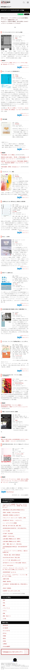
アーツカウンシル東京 (19, 453)
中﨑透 (16, 420)
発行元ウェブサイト (24, 65)
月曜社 (16, 38)
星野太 (4, 638)
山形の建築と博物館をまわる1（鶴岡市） (12, 538)
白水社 (16, 242)
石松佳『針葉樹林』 (7, 588)
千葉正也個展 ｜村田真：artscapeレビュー (10, 166)
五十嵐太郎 (5, 628)
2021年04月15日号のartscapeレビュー (8, 500)
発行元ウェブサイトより (23, 230)
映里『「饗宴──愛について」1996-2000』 (12, 544)
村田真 (4, 641)
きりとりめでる (6, 630)
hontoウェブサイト (25, 67)
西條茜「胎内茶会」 (7, 581)
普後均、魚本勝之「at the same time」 (11, 512)
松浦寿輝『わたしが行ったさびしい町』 (12, 590)
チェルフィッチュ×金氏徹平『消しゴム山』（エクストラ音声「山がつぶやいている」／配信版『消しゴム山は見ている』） (14, 506)
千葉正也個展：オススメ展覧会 (8, 154)
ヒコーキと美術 (6, 530)
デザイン (5, 610)
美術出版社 (17, 123)
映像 (4, 613)
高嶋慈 (4, 635)
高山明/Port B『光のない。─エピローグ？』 (12, 520)
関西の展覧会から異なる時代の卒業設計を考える (13, 509)
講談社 (16, 313)
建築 (4, 605)
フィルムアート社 (18, 355)
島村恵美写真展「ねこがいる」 (10, 572)
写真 (4, 602)
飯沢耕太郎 (5, 625)
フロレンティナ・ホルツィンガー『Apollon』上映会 (14, 517)
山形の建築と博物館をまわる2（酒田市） (12, 541)
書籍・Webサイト (7, 616)
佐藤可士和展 (6, 578)
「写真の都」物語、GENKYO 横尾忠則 (11, 554)
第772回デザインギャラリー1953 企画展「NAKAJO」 (15, 562)
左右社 (16, 284)
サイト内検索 (24, 2)
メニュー (28, 2)
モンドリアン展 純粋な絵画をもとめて (12, 560)
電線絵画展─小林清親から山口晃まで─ (11, 515)
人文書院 (16, 76)
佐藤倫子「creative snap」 (9, 536)
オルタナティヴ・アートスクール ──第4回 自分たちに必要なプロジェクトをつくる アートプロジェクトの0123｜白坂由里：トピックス (15, 481)
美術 (4, 600)
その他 (4, 618)
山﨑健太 (5, 643)
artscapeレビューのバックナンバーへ (13, 652)
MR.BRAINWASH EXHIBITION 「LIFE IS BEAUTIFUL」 (15, 528)
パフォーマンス (6, 608)
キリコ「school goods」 (8, 565)
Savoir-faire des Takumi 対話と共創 (11, 557)
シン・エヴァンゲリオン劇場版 (10, 523)
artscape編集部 (6, 646)
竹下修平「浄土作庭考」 (8, 533)
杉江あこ (5, 633)
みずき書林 (14, 211)
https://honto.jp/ (10, 491)
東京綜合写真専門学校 (19, 383)
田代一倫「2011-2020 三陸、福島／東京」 (12, 525)
